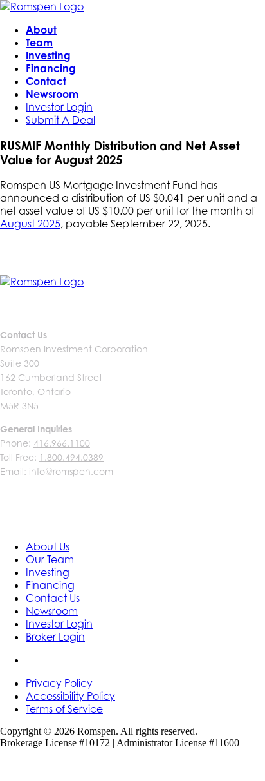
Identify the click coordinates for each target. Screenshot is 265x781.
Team (39, 42)
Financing (51, 68)
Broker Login (55, 636)
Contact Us (53, 598)
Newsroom (52, 94)
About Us (47, 546)
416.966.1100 (61, 443)
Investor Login (59, 107)
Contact (46, 81)
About (41, 29)
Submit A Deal (60, 119)
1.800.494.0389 (71, 457)
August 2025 (30, 223)
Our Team (50, 559)
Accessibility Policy (70, 695)
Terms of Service (64, 708)
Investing (48, 55)
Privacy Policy (59, 683)
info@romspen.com (71, 471)
